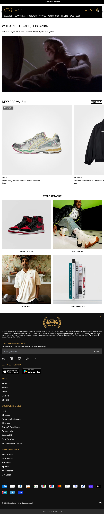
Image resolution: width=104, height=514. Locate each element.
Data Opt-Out (8, 439)
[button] (52, 511)
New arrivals (78, 307)
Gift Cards (6, 475)
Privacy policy (8, 431)
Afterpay (6, 423)
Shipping (6, 415)
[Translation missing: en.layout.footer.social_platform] (3, 358)
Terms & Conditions (11, 427)
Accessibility (7, 435)
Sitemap (6, 400)
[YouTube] (35, 359)
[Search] (86, 9)
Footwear (77, 252)
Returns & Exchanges (11, 419)
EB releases (26, 252)
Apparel (26, 307)
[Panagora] (100, 503)
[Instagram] (19, 358)
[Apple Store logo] (10, 371)
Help (4, 411)
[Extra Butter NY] (8, 10)
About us (6, 384)
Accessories (7, 471)
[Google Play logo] (31, 371)
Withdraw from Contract (13, 443)
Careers (5, 396)
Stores (5, 388)
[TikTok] (27, 358)
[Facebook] (11, 358)
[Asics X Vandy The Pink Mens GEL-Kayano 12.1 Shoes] (37, 146)
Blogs (4, 392)
